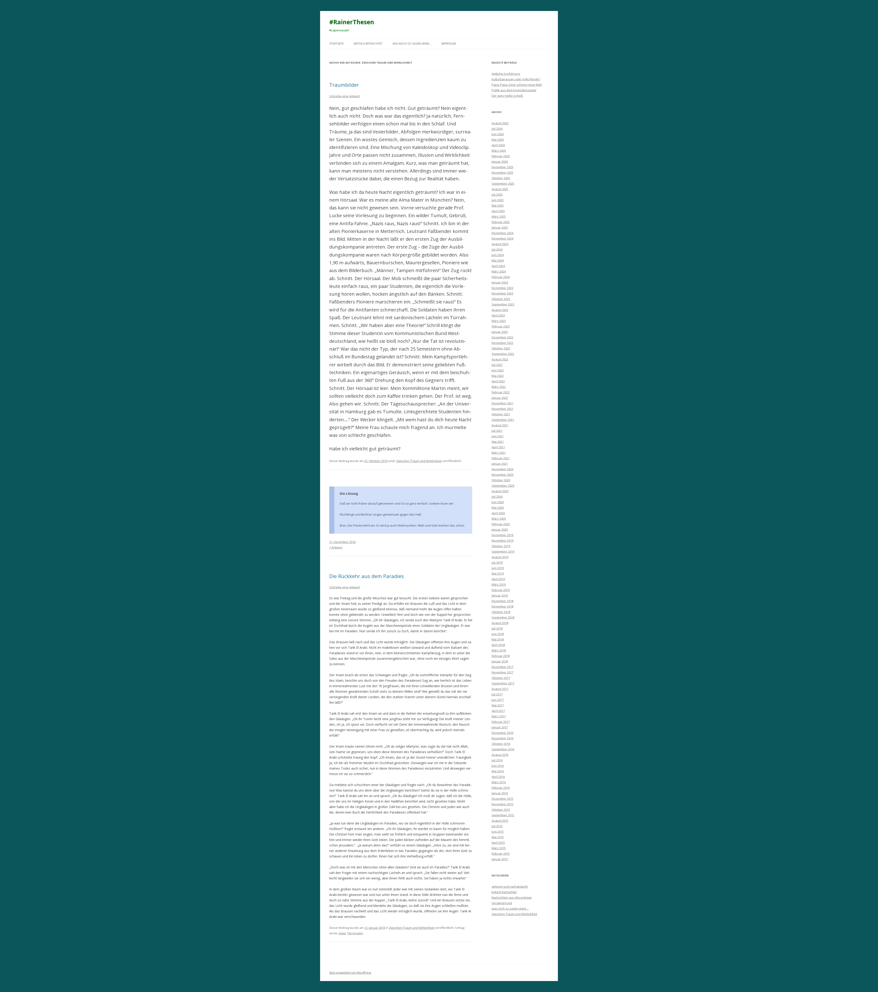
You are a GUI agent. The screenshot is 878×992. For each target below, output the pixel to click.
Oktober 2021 (501, 414)
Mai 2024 (498, 260)
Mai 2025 (498, 205)
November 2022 (502, 343)
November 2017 (502, 672)
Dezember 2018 (502, 601)
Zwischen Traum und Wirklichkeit (419, 461)
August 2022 (500, 359)
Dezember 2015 (502, 799)
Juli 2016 (497, 760)
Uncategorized (502, 903)
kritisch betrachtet (368, 44)
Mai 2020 (498, 507)
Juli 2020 (497, 497)
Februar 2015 (501, 853)
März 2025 (499, 216)
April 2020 (498, 513)
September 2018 (503, 617)
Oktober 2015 (501, 810)
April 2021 (498, 447)
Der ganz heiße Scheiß (507, 96)
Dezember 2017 (502, 667)
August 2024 (500, 244)
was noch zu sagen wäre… (412, 44)
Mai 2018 (498, 639)
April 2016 (498, 777)
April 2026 (498, 145)
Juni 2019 (498, 568)
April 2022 (498, 381)
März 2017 (499, 716)
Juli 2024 (497, 249)
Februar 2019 (501, 590)
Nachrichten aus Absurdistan (512, 897)
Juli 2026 (497, 129)
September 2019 (503, 551)
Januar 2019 (500, 595)
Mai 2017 (498, 705)
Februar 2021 (501, 458)
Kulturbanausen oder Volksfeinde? (516, 79)
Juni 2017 (498, 700)
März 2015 (499, 848)
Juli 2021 (497, 431)
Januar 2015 (500, 859)
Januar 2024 (500, 282)
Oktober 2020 (501, 480)
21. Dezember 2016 (342, 542)
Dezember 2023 (502, 288)
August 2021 (500, 425)
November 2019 (502, 540)
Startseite (336, 44)
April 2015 (498, 843)
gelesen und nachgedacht (510, 886)
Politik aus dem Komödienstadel (514, 90)
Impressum (448, 44)
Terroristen (355, 933)
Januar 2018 (500, 661)
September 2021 (503, 420)
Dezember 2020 (502, 469)
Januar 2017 (500, 727)
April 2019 (498, 579)
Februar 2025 (501, 222)
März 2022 (499, 387)
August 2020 (500, 491)
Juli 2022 (497, 365)
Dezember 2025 (502, 167)
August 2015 (500, 821)
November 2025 (502, 172)
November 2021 (502, 409)
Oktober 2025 (501, 178)
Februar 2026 (501, 156)
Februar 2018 (501, 656)
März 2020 (499, 518)
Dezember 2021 (502, 403)
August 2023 (500, 310)
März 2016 (499, 782)
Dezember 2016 (502, 733)
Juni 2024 (498, 255)
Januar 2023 (500, 332)
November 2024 (502, 238)
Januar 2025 (500, 227)
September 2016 (503, 749)
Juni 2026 (498, 134)
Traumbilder (344, 84)
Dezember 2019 (502, 535)
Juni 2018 (498, 634)
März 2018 (499, 650)
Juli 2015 (497, 826)
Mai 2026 (498, 140)
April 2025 (498, 211)
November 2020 (502, 475)
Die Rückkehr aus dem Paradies (366, 576)
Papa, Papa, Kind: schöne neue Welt (517, 85)
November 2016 (502, 738)
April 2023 (498, 315)
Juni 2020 (498, 502)
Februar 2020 (501, 524)
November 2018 (502, 606)
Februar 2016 (501, 788)
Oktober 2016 (501, 744)
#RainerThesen (351, 22)
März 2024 (499, 271)
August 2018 (500, 623)
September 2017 (503, 683)
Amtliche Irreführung (506, 74)
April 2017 (498, 711)
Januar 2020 (500, 529)
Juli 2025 (497, 194)
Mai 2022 (498, 376)
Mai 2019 (498, 573)
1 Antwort (335, 547)
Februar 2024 (501, 277)
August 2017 (500, 689)
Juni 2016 (498, 766)
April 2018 (498, 645)
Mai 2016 (498, 771)
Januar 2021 (500, 464)
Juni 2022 (498, 370)
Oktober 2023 (501, 299)
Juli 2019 (497, 562)
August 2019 (500, 557)
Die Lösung (349, 493)
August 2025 (500, 189)
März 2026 (499, 151)
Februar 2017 (501, 722)
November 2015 (502, 804)
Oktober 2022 (501, 348)
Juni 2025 (498, 200)
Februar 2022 (501, 392)
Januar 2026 (500, 161)
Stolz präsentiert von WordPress (350, 973)
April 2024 (498, 266)
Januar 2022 (500, 398)
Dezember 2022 (502, 337)
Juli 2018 (497, 628)
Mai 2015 (498, 837)
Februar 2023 (501, 326)
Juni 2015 (498, 832)
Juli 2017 (497, 694)
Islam (342, 933)
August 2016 (500, 755)
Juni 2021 (498, 436)
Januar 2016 (500, 793)
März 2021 (499, 453)
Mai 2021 (498, 442)
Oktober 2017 (501, 678)
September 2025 (503, 183)
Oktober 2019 (501, 546)
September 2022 (503, 354)
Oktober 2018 (501, 612)
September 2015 (503, 815)
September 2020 (503, 486)
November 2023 (502, 293)
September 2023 (503, 304)
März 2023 (499, 321)
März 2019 (499, 584)
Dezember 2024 (502, 233)
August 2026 (500, 123)
